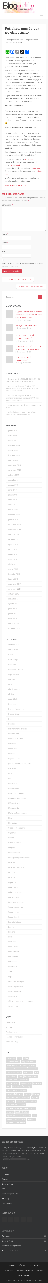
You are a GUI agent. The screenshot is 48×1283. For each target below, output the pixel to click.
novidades (26, 1098)
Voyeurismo (13, 1006)
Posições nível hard (16, 867)
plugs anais (10, 1101)
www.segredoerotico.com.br (16, 185)
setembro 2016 (14, 628)
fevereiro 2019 (14, 514)
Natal (10, 818)
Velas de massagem (16, 981)
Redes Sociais (13, 887)
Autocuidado (13, 649)
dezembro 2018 (14, 524)
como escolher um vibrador (16, 1069)
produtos (32, 1101)
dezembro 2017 (14, 584)
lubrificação (27, 1087)
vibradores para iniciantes (16, 1123)
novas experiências (13, 1098)
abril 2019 (12, 505)
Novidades (12, 823)
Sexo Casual (13, 947)
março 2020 (13, 450)
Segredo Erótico (14, 922)
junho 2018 (12, 554)
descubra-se (28, 1072)
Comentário (7, 205)
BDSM (10, 654)
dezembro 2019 (14, 465)
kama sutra (37, 1083)
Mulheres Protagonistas (17, 813)
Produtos (12, 872)
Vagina (11, 976)
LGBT (10, 773)
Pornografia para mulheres (19, 857)
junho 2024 (12, 430)
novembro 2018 (14, 529)
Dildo (10, 719)
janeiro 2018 (13, 579)
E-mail (5, 243)
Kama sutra (12, 768)
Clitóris (11, 694)
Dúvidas (11, 724)
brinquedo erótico (13, 1062)
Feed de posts (11, 1032)
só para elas (26, 1116)
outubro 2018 (13, 534)
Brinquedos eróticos (16, 669)
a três (19, 1058)
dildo (20, 1076)
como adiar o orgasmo (27, 1065)
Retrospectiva (13, 897)
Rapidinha (12, 882)
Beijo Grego (13, 659)
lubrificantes (16, 1087)
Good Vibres (23, 1080)
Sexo (10, 937)
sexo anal (10, 1112)
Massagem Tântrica (16, 793)
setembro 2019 (14, 480)
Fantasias (12, 743)
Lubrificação (13, 783)
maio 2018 (12, 559)
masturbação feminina (14, 1094)
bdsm (26, 1058)
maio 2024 (12, 435)
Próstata (11, 877)
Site (3, 251)
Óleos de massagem (16, 828)
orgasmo (35, 1098)
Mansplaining (13, 788)
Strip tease (12, 966)
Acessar (9, 1027)
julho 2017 (12, 609)
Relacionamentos (15, 892)
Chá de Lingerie (14, 689)
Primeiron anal (22, 1101)
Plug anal (12, 847)
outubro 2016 (13, 623)
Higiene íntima (14, 758)
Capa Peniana (13, 674)
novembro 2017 (14, 589)
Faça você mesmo (15, 739)
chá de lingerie (12, 1065)
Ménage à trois (14, 803)
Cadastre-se (10, 1022)
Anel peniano (13, 644)
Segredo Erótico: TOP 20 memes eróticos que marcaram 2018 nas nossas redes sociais (29, 315)
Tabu (10, 971)
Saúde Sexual (13, 917)
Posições (12, 862)
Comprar (5, 1174)
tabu (34, 1116)
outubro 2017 (13, 594)
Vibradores (12, 996)
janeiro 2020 (13, 460)
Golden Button (12, 1080)
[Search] (40, 297)
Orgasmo (12, 833)
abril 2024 (12, 440)
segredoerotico (32, 40)
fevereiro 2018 (14, 574)
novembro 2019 (14, 470)
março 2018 (13, 569)
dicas (36, 1072)
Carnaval (11, 679)
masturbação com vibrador (16, 1090)
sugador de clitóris (13, 1116)
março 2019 (13, 509)
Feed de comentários (14, 1037)
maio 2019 (12, 500)
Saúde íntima (13, 912)
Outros (11, 838)
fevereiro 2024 (14, 445)
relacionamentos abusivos (16, 1105)
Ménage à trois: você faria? (26, 325)
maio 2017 (12, 618)
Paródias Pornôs (15, 843)
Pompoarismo (14, 852)
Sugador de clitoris (22, 1112)
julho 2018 (12, 549)
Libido (10, 778)
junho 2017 (12, 613)
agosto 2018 (13, 544)
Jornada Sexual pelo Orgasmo (20, 763)
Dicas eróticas (18, 42)
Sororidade (12, 961)
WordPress (38, 1280)
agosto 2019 (13, 485)
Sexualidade (13, 956)
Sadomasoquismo (15, 907)
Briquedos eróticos (28, 1062)
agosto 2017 (13, 604)
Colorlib (22, 1280)
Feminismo (12, 748)
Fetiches (11, 753)
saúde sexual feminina (14, 1108)
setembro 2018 (14, 539)
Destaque (8, 42)
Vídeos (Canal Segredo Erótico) (20, 1001)
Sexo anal (12, 942)
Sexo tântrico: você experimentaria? (21, 413)
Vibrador (10, 1119)
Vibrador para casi (15, 991)
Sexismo (11, 932)
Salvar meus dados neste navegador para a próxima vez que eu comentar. (22, 264)
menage (27, 1094)
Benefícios (12, 664)
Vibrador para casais (16, 986)
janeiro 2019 (13, 519)
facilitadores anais (30, 1076)
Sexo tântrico (13, 951)
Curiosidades (13, 699)
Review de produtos (16, 902)
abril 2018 (12, 564)
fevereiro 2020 (14, 455)
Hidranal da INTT (12, 1083)
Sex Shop (5, 1198)
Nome (5, 234)
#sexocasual (11, 1058)
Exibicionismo (13, 734)
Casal (10, 684)
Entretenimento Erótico (17, 729)
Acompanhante (14, 405)
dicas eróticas (11, 1076)
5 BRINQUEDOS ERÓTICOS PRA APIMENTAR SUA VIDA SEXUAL (23, 380)
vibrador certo (20, 1119)
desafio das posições (14, 1072)
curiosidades (32, 1069)
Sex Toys (12, 927)
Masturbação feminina (17, 798)
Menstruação (13, 808)
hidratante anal (26, 1083)
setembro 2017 (14, 599)
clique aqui (28, 159)
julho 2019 (12, 490)
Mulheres (35, 1094)
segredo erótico (30, 1108)
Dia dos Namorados (16, 709)
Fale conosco (7, 1203)
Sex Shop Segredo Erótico (34, 1147)
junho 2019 (12, 495)
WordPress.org (11, 1041)
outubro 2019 (13, 475)
